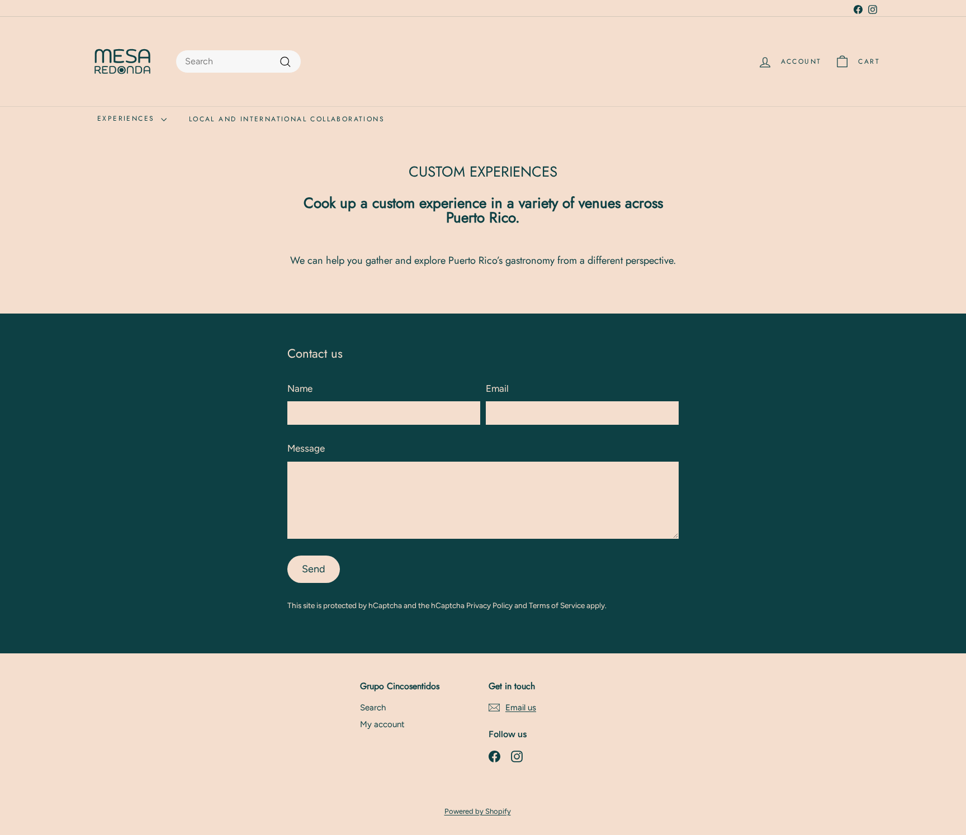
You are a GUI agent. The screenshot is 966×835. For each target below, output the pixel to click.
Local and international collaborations (287, 119)
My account (382, 724)
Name (299, 388)
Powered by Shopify (477, 811)
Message (306, 448)
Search (373, 708)
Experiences (127, 118)
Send (313, 569)
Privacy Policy (489, 605)
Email (497, 388)
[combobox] (238, 61)
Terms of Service (557, 605)
